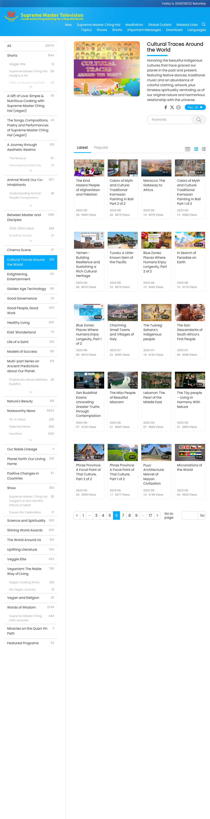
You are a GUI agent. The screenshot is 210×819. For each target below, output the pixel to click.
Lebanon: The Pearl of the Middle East (154, 397)
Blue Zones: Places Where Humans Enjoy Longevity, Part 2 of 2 (155, 262)
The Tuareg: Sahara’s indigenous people (152, 332)
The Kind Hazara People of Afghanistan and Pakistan (88, 187)
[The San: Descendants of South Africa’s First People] (190, 312)
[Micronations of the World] (190, 452)
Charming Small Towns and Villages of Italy (122, 332)
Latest (82, 147)
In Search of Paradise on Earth (186, 257)
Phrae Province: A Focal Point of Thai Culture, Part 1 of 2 (122, 472)
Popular (101, 147)
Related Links (187, 24)
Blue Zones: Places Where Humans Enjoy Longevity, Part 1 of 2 (89, 334)
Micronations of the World (189, 467)
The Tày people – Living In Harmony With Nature (189, 400)
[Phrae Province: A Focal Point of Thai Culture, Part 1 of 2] (123, 452)
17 (150, 515)
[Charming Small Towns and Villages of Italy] (123, 312)
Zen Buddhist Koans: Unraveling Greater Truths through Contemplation (88, 404)
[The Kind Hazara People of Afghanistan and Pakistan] (89, 167)
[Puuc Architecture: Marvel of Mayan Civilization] (156, 452)
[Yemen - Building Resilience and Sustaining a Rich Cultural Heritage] (89, 240)
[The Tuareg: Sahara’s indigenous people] (156, 312)
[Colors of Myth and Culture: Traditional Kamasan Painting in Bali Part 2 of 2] (123, 167)
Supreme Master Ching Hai (98, 24)
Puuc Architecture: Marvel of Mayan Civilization (153, 474)
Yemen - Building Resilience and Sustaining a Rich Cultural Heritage (88, 264)
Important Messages (144, 29)
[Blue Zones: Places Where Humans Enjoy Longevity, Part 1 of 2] (89, 312)
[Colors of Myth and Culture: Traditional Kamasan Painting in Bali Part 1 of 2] (190, 167)
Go (202, 515)
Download (174, 29)
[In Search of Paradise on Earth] (190, 240)
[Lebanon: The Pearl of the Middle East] (156, 380)
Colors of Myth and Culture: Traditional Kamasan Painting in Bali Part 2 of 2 (122, 192)
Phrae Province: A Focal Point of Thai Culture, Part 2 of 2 (88, 472)
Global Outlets (159, 24)
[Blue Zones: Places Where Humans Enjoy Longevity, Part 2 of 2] (156, 240)
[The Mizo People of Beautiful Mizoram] (123, 380)
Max (68, 24)
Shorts (117, 29)
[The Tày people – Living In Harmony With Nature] (190, 380)
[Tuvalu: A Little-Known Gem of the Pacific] (123, 240)
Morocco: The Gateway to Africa (154, 185)
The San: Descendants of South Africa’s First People (189, 332)
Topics (86, 29)
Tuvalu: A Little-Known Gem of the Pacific (122, 257)
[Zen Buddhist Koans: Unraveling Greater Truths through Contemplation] (89, 380)
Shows (102, 29)
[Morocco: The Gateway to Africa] (156, 167)
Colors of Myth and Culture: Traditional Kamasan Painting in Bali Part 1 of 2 (189, 192)
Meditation (134, 24)
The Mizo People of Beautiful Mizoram (123, 397)
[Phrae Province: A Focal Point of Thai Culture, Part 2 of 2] (89, 452)
